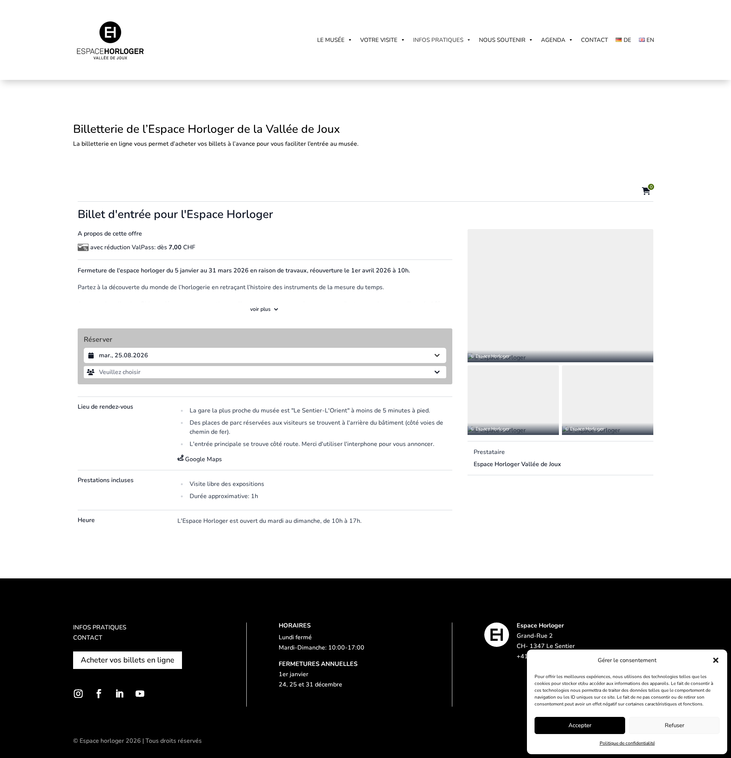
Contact (594, 40)
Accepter (579, 725)
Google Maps (203, 459)
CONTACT (87, 638)
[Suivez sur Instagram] (78, 693)
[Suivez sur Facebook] (98, 693)
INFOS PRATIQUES (99, 627)
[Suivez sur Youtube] (139, 693)
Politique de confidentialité (627, 743)
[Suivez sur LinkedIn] (119, 693)
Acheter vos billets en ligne (127, 660)
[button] (716, 660)
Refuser (674, 725)
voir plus (260, 309)
